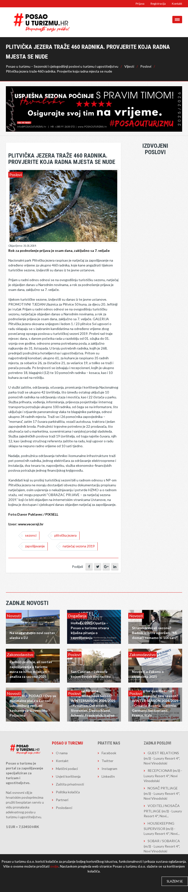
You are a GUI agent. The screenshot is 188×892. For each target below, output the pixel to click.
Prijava (140, 3)
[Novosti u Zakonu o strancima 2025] (155, 665)
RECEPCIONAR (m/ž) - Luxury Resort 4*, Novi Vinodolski (163, 775)
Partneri (62, 800)
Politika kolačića (68, 792)
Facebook (109, 753)
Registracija (158, 3)
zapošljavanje (35, 546)
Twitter (107, 761)
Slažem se (175, 881)
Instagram (109, 768)
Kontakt (177, 3)
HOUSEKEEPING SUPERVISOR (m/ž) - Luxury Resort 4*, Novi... (162, 828)
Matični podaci (67, 768)
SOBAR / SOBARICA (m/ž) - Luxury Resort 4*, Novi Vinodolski (162, 846)
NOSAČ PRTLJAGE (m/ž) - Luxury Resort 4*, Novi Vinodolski (162, 793)
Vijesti (129, 66)
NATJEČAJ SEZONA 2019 (79, 546)
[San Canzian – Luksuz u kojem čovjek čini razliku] (94, 665)
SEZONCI (30, 535)
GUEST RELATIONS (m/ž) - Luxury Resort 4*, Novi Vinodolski (162, 758)
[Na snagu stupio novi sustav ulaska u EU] (33, 626)
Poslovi (145, 66)
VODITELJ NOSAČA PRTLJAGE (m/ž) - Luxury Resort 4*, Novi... (163, 811)
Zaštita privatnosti (70, 784)
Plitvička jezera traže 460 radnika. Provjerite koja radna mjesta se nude (59, 71)
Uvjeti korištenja (68, 776)
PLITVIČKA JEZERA (65, 535)
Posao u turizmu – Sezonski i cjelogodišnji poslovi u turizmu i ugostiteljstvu (62, 66)
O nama (62, 753)
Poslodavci (64, 808)
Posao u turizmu (67, 743)
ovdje (54, 866)
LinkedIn (108, 776)
